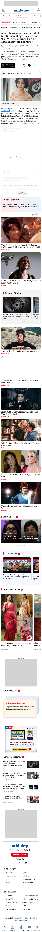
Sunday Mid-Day (29, 879)
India (7, 879)
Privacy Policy (11, 909)
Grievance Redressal (31, 899)
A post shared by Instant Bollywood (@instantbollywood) (22, 185)
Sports (25, 873)
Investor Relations (30, 902)
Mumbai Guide (28, 883)
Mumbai (9, 873)
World (8, 883)
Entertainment (11, 876)
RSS (25, 906)
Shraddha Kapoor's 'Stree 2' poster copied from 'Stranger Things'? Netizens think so (20, 206)
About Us (9, 896)
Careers (8, 906)
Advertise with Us (12, 902)
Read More (22, 193)
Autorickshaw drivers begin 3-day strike (25, 22)
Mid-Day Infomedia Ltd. (26, 918)
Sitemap (27, 909)
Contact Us (9, 899)
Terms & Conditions (31, 896)
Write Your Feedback (19, 854)
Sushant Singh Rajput (10, 111)
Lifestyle (26, 876)
